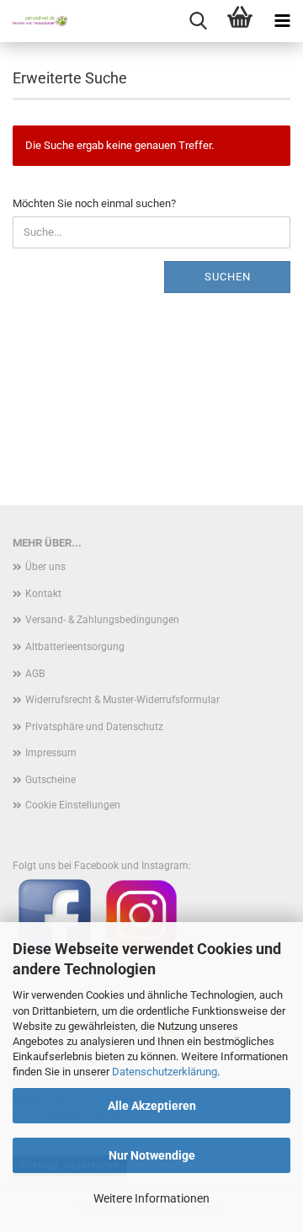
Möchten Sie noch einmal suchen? (94, 203)
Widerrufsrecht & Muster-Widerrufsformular (122, 700)
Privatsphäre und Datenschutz (94, 727)
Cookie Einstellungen (72, 805)
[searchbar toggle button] (198, 21)
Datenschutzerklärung (164, 1071)
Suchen (228, 276)
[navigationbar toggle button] (282, 21)
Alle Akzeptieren (152, 1105)
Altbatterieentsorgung (75, 647)
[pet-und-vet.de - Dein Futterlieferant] (33, 21)
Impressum (51, 753)
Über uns (45, 567)
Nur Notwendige (152, 1155)
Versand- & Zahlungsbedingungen (102, 620)
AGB (35, 674)
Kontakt (43, 594)
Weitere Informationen (151, 1198)
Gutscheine (50, 780)
